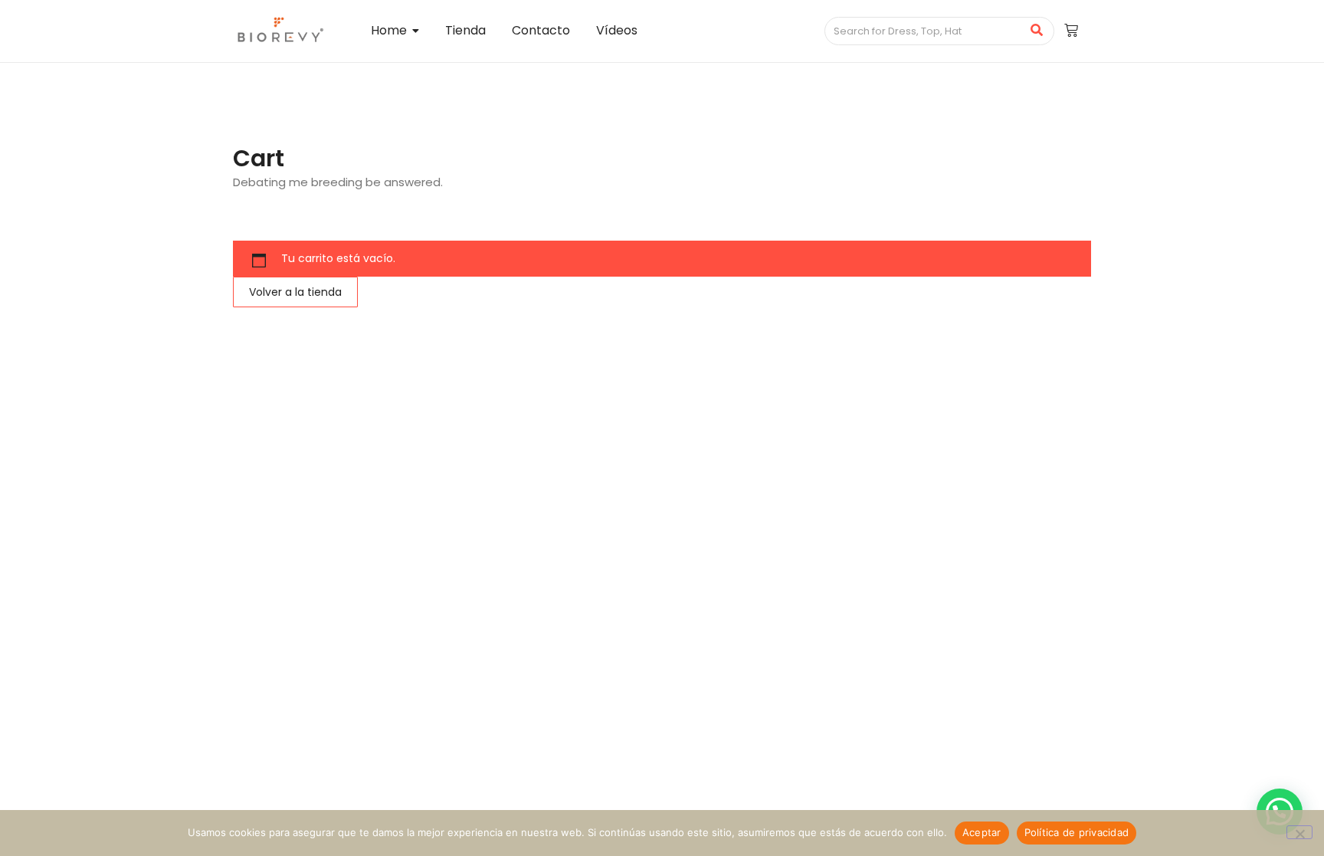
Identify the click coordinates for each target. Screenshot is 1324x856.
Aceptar (981, 832)
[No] (1299, 832)
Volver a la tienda (295, 292)
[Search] (1037, 31)
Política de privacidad (1076, 832)
